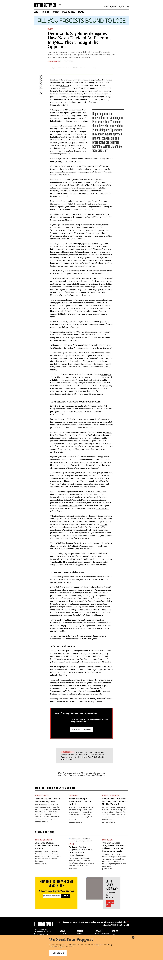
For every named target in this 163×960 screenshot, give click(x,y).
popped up (105, 88)
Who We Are (63, 934)
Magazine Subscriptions (102, 934)
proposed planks (56, 500)
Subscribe (113, 7)
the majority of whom (81, 615)
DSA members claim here (81, 729)
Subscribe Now (110, 903)
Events (81, 11)
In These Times (58, 435)
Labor (36, 11)
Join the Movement (58, 953)
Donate (121, 7)
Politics (45, 11)
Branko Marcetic (54, 61)
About (106, 7)
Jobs (113, 934)
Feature (50, 29)
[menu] (60, 5)
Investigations (68, 11)
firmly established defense (64, 80)
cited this (69, 88)
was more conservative (67, 533)
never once (64, 85)
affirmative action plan (68, 505)
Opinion (56, 11)
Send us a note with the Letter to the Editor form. (87, 775)
